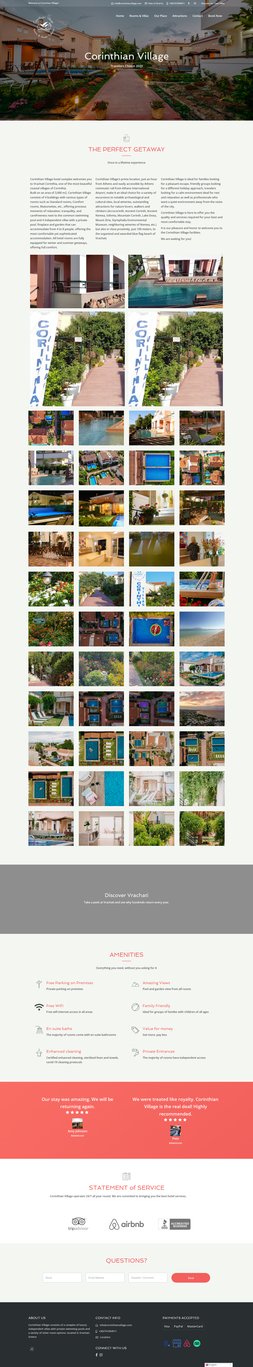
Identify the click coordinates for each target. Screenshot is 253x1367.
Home (120, 16)
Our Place (160, 16)
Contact (198, 16)
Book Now (215, 16)
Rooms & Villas (139, 16)
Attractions (179, 16)
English (212, 1365)
